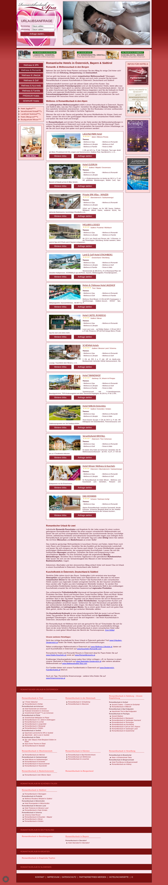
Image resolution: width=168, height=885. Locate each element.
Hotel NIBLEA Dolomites (94, 406)
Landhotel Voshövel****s (31, 114)
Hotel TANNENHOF (92, 375)
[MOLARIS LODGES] (66, 239)
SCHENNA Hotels (91, 345)
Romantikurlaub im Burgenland (79, 771)
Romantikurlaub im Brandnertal (120, 755)
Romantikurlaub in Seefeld (31, 730)
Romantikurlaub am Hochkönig (123, 724)
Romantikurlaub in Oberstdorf (75, 840)
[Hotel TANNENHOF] (66, 390)
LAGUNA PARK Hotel (92, 134)
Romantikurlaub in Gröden (34, 821)
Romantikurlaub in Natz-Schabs (36, 810)
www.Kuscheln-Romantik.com (89, 649)
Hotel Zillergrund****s (29, 117)
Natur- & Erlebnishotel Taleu (122, 757)
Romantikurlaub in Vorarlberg (122, 751)
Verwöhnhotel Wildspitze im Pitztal (37, 718)
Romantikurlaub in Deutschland (37, 830)
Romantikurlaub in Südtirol (34, 790)
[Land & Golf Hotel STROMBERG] (66, 269)
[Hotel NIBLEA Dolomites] (66, 421)
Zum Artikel (109, 630)
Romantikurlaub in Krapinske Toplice (38, 858)
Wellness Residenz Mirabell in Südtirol (38, 799)
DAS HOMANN (89, 496)
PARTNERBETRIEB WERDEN (92, 877)
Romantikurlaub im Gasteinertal (123, 731)
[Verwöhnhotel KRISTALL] (66, 451)
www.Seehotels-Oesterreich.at (88, 661)
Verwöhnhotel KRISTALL (94, 436)
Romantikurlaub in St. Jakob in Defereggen (40, 720)
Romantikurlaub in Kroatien (35, 851)
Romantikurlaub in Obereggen (35, 794)
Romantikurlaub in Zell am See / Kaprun (126, 727)
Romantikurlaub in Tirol (32, 698)
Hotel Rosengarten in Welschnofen (37, 803)
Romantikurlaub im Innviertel (35, 762)
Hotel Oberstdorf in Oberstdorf (78, 843)
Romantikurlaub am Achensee (32, 706)
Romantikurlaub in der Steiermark (80, 698)
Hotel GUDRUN (90, 164)
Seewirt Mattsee (117, 716)
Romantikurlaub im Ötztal (31, 737)
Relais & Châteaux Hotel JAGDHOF (99, 285)
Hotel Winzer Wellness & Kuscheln (99, 466)
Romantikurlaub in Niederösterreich (38, 771)
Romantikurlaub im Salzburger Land (125, 729)
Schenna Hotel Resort (32, 815)
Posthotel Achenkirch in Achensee (37, 711)
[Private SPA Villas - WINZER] (66, 209)
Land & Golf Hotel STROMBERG (97, 255)
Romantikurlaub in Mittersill (121, 707)
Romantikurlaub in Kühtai (34, 704)
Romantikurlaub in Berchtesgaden (37, 836)
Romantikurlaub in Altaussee (78, 704)
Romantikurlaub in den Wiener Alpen (38, 775)
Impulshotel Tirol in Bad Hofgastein (124, 711)
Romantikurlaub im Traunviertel (36, 766)
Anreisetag (26, 26)
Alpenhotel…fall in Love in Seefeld (37, 735)
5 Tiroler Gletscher (31, 702)
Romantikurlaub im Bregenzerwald (121, 760)
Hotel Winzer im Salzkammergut (36, 759)
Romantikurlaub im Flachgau (119, 714)
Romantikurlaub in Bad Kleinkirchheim (82, 755)
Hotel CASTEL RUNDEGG (94, 315)
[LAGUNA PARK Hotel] (66, 149)
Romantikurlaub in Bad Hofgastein (121, 709)
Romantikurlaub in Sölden (34, 728)
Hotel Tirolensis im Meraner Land (36, 808)
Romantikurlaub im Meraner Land (34, 806)
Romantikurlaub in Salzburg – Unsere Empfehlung (125, 697)
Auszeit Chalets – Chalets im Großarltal (126, 705)
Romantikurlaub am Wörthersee (79, 757)
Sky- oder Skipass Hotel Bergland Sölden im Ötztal (40, 741)
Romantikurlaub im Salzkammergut (34, 757)
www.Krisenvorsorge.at (55, 678)
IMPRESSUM (53, 877)
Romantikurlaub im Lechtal (34, 722)
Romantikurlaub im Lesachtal (78, 759)
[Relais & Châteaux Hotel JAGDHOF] (66, 300)
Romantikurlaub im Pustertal (32, 796)
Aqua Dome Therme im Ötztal (35, 744)
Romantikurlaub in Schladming (79, 702)
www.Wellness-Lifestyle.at (101, 647)
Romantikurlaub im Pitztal (31, 715)
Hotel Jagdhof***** (28, 108)
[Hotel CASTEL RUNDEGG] (66, 330)
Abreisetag (26, 29)
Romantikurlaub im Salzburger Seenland (126, 720)
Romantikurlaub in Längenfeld (35, 724)
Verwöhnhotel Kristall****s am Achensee (39, 713)
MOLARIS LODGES (91, 225)
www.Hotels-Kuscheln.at (56, 655)
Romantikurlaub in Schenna (32, 812)
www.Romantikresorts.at (85, 655)
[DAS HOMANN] (66, 511)
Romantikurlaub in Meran (34, 819)
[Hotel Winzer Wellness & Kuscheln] (66, 481)
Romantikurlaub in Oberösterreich (37, 751)
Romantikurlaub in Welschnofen (33, 801)
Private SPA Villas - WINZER (95, 195)
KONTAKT (39, 877)
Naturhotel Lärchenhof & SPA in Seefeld (39, 733)
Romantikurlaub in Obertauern (122, 718)
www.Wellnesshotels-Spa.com (74, 663)
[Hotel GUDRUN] (66, 179)
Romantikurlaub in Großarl (118, 702)
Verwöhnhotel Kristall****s (31, 111)
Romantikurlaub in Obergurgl (35, 726)
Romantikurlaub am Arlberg (121, 764)
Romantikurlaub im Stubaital (35, 746)
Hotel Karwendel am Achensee (36, 709)
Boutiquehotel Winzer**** (31, 119)
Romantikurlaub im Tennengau (123, 722)
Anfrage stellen (85, 156)
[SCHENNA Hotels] (66, 360)
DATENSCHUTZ (69, 877)
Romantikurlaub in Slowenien (35, 867)
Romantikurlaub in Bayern (77, 836)
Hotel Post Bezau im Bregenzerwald (124, 762)
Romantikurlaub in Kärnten (77, 751)
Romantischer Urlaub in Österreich (39, 689)
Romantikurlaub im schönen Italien (38, 784)
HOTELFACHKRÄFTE (119, 877)
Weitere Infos (60, 156)
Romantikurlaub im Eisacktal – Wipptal (38, 817)
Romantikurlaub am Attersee (35, 755)
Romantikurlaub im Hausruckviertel (37, 764)
